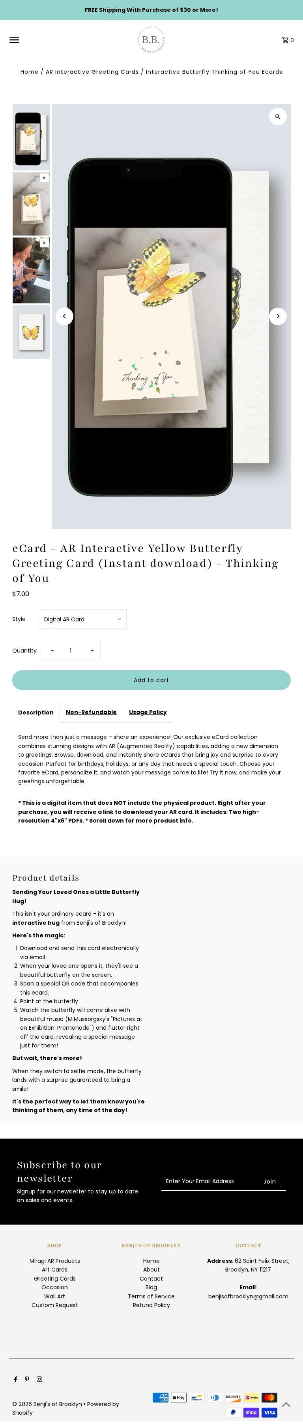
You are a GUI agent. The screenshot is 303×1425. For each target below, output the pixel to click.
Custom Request (55, 1305)
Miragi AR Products (55, 1261)
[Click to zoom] (278, 116)
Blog (151, 1287)
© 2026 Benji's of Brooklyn (48, 1404)
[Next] (278, 316)
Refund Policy (151, 1305)
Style (19, 619)
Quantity (24, 651)
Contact (151, 1279)
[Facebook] (14, 1380)
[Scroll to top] (286, 1404)
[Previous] (64, 316)
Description (36, 712)
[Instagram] (38, 1380)
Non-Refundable (91, 712)
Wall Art (54, 1296)
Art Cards (54, 1270)
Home (30, 72)
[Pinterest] (26, 1380)
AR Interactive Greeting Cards (92, 72)
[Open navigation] (67, 40)
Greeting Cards (55, 1279)
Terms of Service (151, 1296)
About (151, 1270)
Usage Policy (148, 712)
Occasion (54, 1287)
